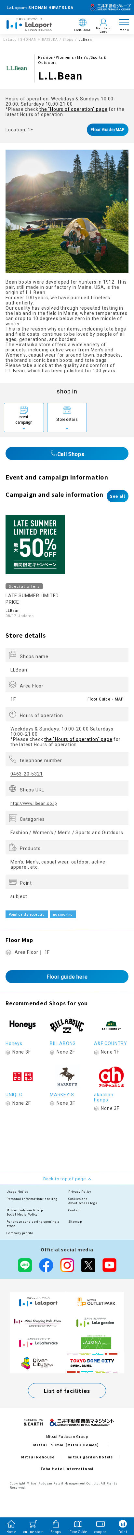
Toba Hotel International (67, 1468)
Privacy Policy (79, 1191)
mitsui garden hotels (90, 1456)
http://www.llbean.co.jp (33, 803)
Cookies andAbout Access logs (82, 1201)
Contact (74, 1210)
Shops (68, 39)
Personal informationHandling (32, 1199)
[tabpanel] (67, 211)
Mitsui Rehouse (38, 1456)
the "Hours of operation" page (73, 109)
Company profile (20, 1233)
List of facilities (67, 1391)
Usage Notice (17, 1191)
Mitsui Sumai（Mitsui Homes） (67, 1444)
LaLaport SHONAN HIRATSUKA (30, 39)
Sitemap (75, 1221)
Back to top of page (118, 1504)
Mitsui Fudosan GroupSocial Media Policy (25, 1212)
